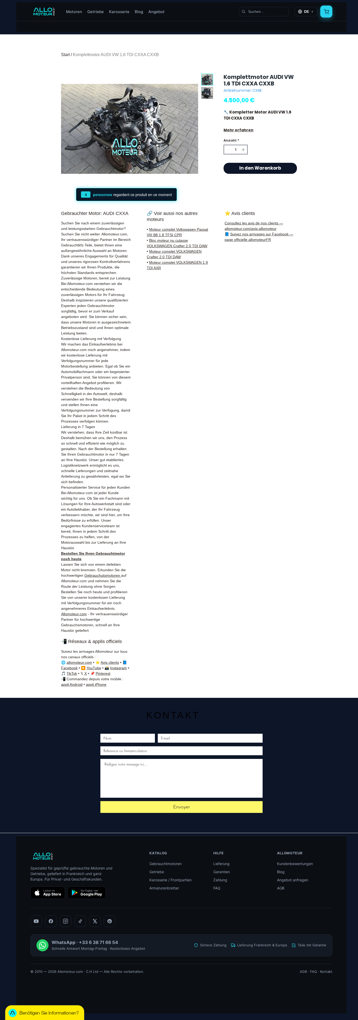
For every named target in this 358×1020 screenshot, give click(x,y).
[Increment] (244, 149)
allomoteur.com (79, 662)
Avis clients (110, 662)
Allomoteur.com (74, 614)
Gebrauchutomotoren (102, 575)
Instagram (118, 668)
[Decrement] (228, 149)
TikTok (72, 673)
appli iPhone (96, 684)
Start (65, 54)
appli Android (72, 684)
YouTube (93, 668)
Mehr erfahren (238, 130)
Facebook (69, 668)
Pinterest (103, 673)
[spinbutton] (236, 149)
